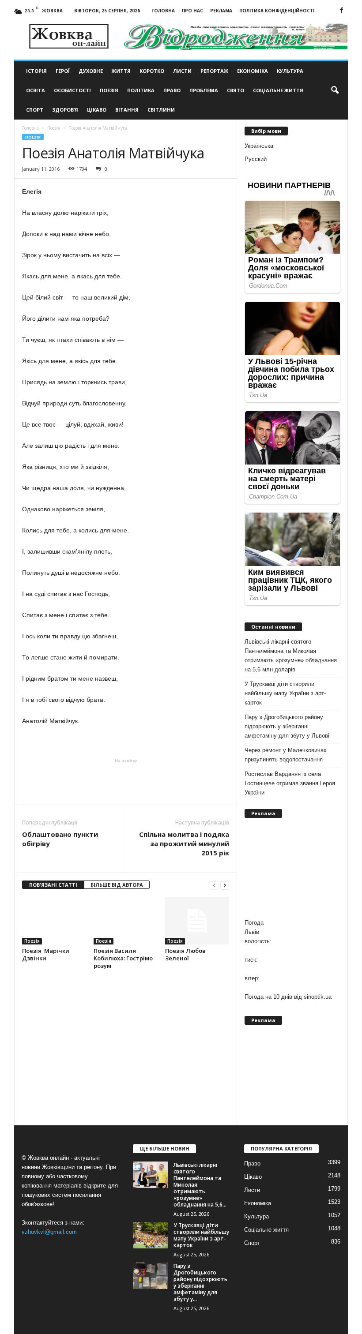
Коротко (152, 70)
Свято (235, 90)
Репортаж (214, 70)
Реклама (221, 10)
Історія (36, 70)
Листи (182, 70)
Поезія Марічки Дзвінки (45, 954)
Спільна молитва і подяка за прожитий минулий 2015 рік (184, 843)
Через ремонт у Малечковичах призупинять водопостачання (286, 755)
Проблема (203, 90)
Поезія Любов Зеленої (185, 954)
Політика (141, 90)
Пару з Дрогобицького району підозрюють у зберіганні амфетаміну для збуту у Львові (287, 726)
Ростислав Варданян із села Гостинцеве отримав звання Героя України (290, 783)
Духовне (91, 70)
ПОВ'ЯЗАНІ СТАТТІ (53, 884)
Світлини (161, 109)
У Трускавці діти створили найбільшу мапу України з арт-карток (285, 693)
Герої (63, 70)
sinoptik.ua (318, 996)
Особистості (72, 90)
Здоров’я (65, 109)
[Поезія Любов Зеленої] (197, 920)
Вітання (127, 109)
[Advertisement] (126, 781)
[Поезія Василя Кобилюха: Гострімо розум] (126, 920)
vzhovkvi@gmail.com (49, 1232)
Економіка (252, 70)
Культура (290, 70)
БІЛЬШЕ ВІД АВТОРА (116, 884)
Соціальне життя (278, 90)
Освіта (35, 90)
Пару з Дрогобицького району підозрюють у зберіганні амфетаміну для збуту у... (200, 1282)
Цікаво (96, 109)
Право (172, 90)
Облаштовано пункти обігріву (60, 839)
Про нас (192, 10)
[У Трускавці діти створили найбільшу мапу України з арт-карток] (150, 1235)
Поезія (109, 90)
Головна (163, 10)
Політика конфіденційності (276, 10)
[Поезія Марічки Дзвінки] (54, 920)
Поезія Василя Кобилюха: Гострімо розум (123, 958)
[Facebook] (341, 10)
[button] (334, 90)
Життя (121, 70)
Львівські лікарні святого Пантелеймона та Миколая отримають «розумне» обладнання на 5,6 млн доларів (291, 655)
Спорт (34, 109)
